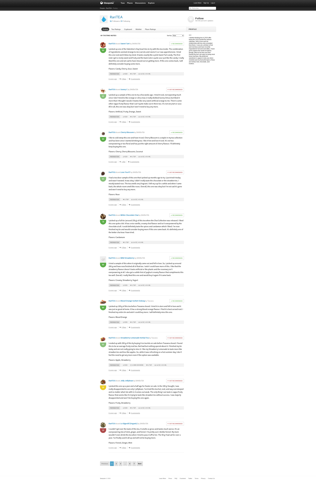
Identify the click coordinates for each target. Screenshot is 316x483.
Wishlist (138, 29)
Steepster (108, 3)
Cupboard (128, 29)
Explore (151, 3)
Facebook (183, 478)
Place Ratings (150, 29)
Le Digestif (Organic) (134, 423)
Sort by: (169, 35)
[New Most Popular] (178, 35)
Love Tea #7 (130, 172)
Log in (213, 3)
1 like (123, 162)
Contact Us (211, 478)
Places (130, 3)
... (125, 463)
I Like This (120, 79)
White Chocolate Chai (134, 215)
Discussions (140, 3)
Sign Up (206, 3)
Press (170, 478)
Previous (104, 463)
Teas (123, 3)
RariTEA (109, 8)
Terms (196, 478)
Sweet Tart (130, 43)
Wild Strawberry (132, 258)
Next (139, 463)
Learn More (197, 3)
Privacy (203, 478)
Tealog (105, 29)
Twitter (190, 478)
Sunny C (129, 89)
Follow (204, 19)
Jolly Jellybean (132, 380)
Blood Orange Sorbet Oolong (137, 301)
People (102, 8)
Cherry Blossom (132, 132)
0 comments (135, 79)
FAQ (176, 478)
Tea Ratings (116, 29)
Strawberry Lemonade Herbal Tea (139, 337)
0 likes (124, 79)
